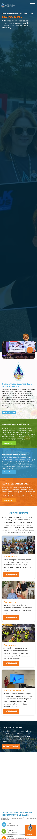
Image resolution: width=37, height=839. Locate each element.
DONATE (30, 834)
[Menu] (32, 5)
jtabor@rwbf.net (12, 826)
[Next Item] (30, 350)
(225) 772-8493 (12, 832)
